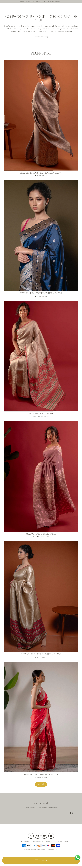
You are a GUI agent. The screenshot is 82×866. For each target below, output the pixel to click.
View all (41, 784)
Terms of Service (62, 841)
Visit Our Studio (37, 841)
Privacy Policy (50, 841)
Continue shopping (41, 37)
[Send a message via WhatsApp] (77, 857)
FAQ (15, 841)
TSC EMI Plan (24, 841)
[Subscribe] (71, 813)
